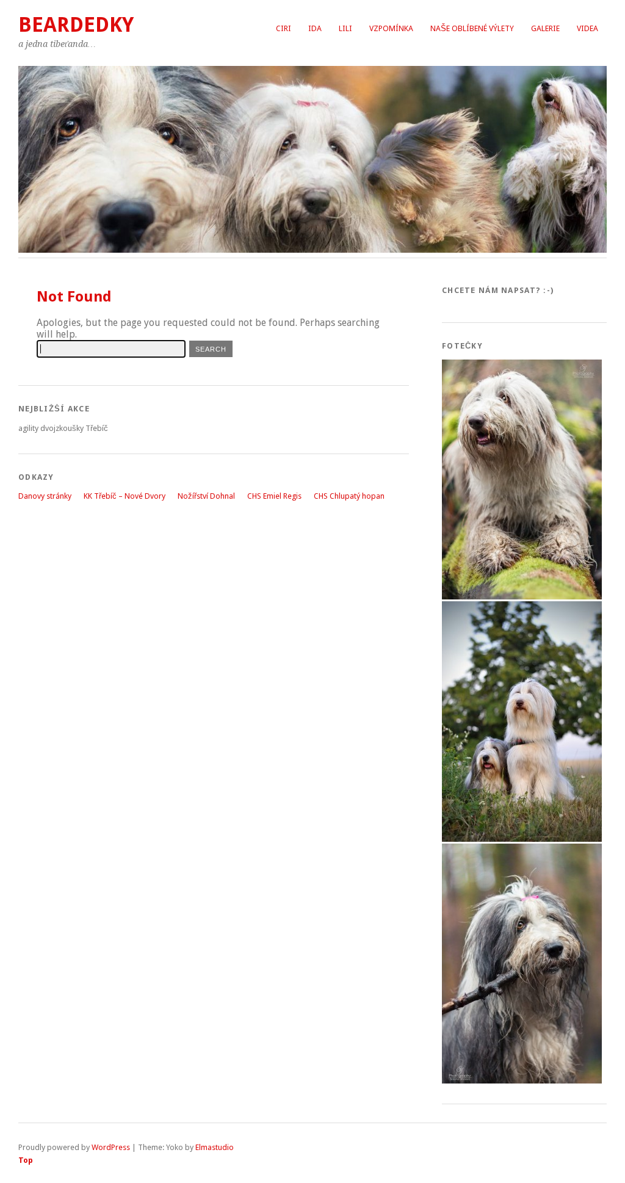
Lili (345, 28)
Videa (587, 28)
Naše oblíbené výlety (472, 28)
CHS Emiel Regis (274, 496)
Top (25, 1160)
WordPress (111, 1147)
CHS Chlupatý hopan (349, 496)
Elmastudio (214, 1147)
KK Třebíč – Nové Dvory (124, 496)
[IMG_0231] (522, 596)
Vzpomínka (391, 28)
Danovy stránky (44, 496)
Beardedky (76, 25)
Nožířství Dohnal (206, 496)
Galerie (545, 28)
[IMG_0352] (522, 1080)
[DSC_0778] (522, 839)
